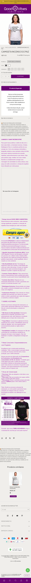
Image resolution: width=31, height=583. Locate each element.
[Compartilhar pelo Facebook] (6, 438)
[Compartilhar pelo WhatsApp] (2, 438)
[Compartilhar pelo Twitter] (10, 438)
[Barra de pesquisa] (15, 580)
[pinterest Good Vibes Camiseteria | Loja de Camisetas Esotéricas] (22, 515)
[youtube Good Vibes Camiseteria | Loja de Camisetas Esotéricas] (17, 515)
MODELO (3, 61)
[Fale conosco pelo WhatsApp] (28, 570)
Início (2, 47)
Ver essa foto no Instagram (11, 191)
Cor (2, 65)
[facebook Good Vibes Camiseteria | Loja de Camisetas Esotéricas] (12, 515)
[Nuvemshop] (15, 561)
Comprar (13, 496)
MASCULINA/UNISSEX (10, 47)
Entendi (27, 575)
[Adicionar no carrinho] (15, 239)
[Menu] (10, 580)
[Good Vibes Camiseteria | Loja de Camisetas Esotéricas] (4, 580)
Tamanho (4, 69)
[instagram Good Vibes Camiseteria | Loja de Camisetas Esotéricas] (8, 515)
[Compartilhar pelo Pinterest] (14, 438)
